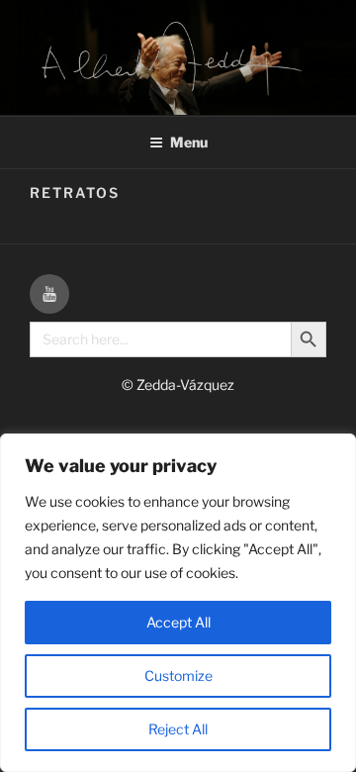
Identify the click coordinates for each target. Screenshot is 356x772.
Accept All (178, 622)
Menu (189, 142)
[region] (178, 603)
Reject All (178, 729)
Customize (178, 675)
